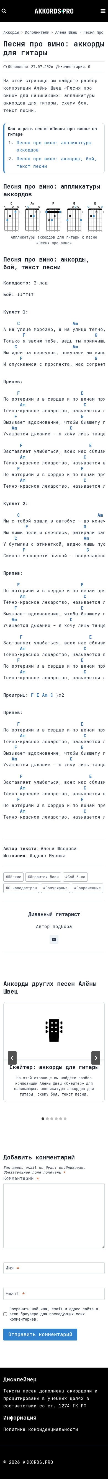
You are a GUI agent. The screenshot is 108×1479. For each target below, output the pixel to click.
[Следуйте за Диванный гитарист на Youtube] (54, 939)
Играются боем (43, 877)
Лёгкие (13, 877)
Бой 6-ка (75, 877)
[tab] (43, 1118)
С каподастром (21, 888)
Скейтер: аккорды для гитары (54, 1067)
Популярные (55, 888)
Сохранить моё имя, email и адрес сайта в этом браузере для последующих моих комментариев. (53, 1314)
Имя (12, 1268)
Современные (87, 888)
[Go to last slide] (12, 1058)
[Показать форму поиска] (4, 11)
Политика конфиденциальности (40, 1429)
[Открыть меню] (103, 11)
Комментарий (21, 1178)
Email (15, 1294)
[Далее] (95, 1058)
